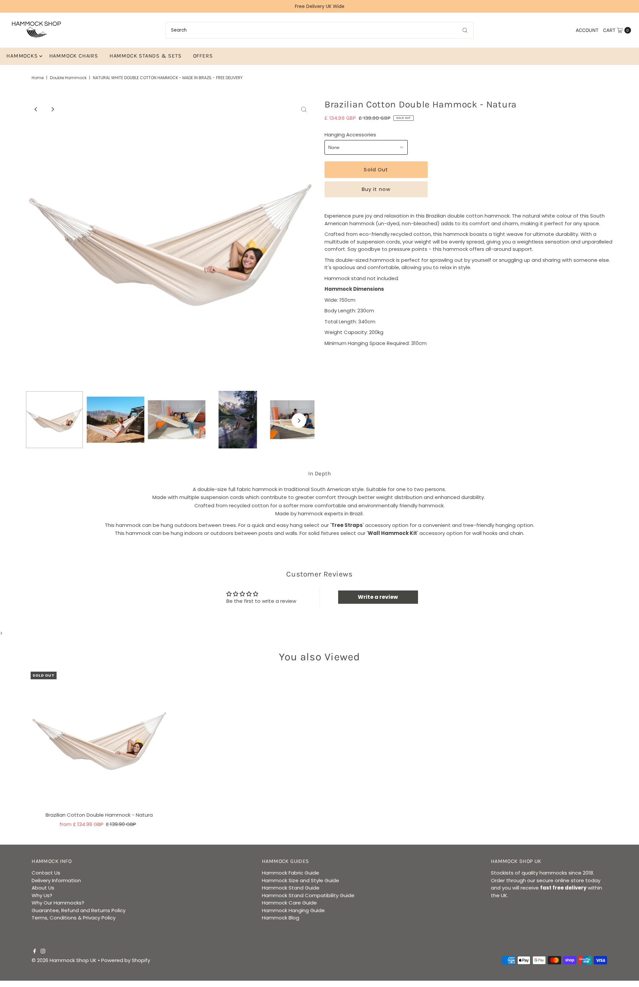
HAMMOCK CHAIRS (73, 56)
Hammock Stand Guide (291, 887)
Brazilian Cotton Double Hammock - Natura (99, 814)
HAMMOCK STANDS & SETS (145, 56)
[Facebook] (34, 952)
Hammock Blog (280, 917)
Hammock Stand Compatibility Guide (308, 895)
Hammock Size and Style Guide (300, 880)
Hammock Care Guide (289, 902)
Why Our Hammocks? (58, 902)
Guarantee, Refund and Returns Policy (78, 910)
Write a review (378, 597)
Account (587, 30)
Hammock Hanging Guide (293, 910)
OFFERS (203, 56)
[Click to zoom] (304, 109)
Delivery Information (56, 880)
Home (38, 78)
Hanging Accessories (350, 134)
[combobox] (319, 30)
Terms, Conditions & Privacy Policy (73, 917)
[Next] (52, 109)
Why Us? (42, 895)
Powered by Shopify (125, 960)
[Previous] (36, 109)
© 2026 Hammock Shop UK (64, 960)
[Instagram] (43, 952)
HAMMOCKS (22, 56)
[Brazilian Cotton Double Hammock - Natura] (99, 740)
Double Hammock (68, 78)
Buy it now (376, 189)
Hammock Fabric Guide (290, 872)
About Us (43, 887)
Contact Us (46, 872)
